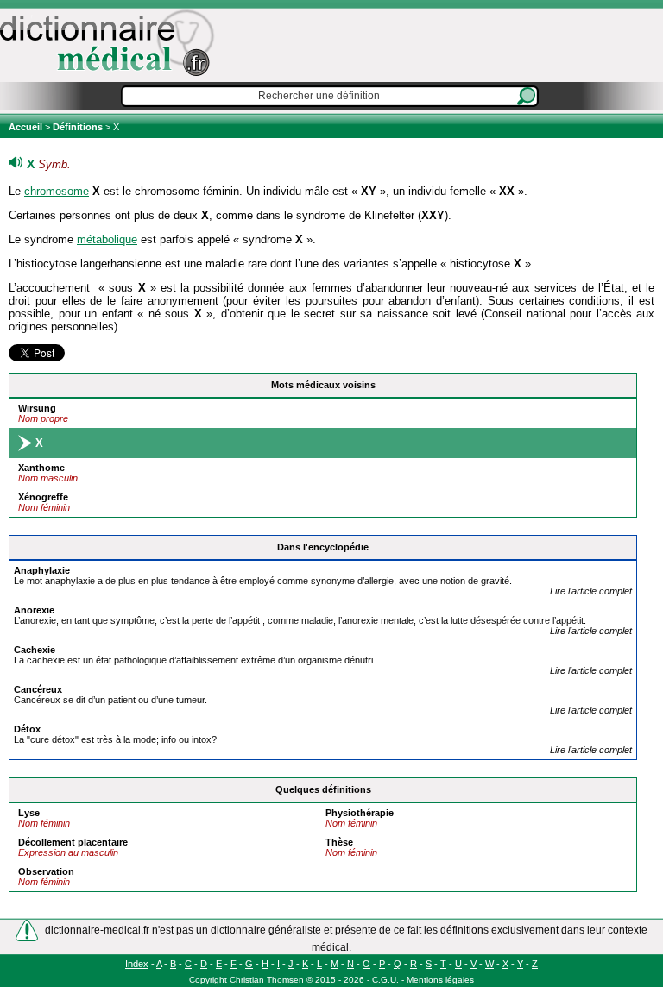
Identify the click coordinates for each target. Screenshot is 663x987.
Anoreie (34, 610)
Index (136, 964)
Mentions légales (440, 979)
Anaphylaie (42, 570)
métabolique (107, 239)
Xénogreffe (43, 497)
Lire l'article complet (591, 591)
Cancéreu (38, 689)
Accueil (27, 127)
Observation (46, 871)
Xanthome (41, 467)
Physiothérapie (359, 813)
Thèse (339, 842)
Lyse (29, 813)
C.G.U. (385, 979)
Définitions (78, 127)
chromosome (56, 191)
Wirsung (37, 408)
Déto (27, 729)
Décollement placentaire (73, 842)
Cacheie (34, 649)
